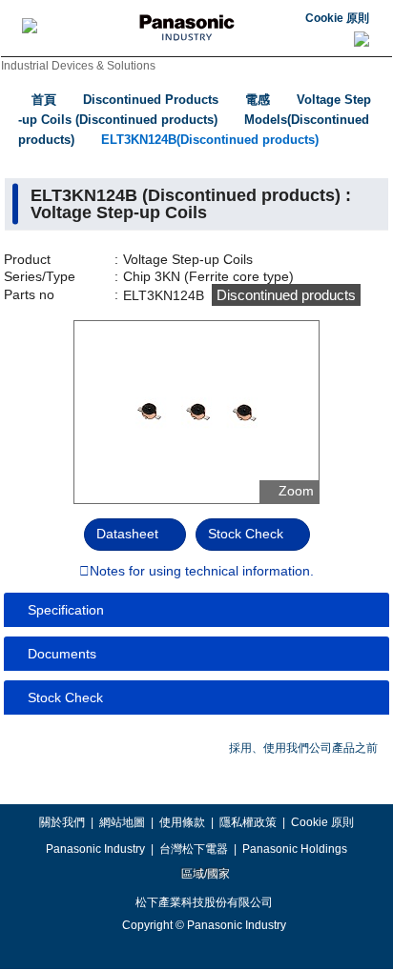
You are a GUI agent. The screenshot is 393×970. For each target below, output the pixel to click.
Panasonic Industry (95, 849)
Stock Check (245, 533)
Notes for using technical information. (202, 571)
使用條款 (182, 822)
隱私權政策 (248, 822)
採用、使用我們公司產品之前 (303, 748)
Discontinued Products (150, 99)
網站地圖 (122, 822)
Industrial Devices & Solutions (78, 65)
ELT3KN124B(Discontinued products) (210, 139)
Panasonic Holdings (294, 849)
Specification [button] (66, 609)
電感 (257, 99)
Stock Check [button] (65, 697)
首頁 (43, 99)
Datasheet (127, 533)
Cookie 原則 (337, 18)
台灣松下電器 (193, 849)
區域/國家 (204, 873)
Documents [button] (62, 653)
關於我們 (62, 822)
